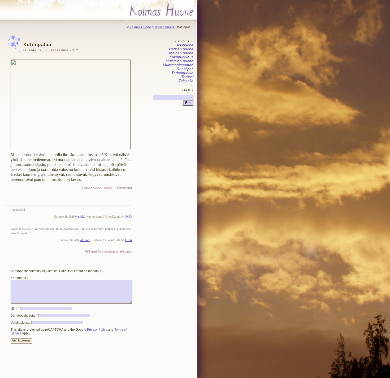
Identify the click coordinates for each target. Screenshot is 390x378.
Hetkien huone (91, 187)
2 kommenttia (123, 187)
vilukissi (85, 240)
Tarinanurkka (182, 73)
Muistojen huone (179, 61)
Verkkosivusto (21, 323)
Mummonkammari (178, 65)
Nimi (15, 308)
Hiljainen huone (180, 53)
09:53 (128, 216)
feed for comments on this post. (108, 251)
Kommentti (19, 278)
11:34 (128, 240)
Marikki (80, 216)
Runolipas (185, 69)
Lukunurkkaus (181, 57)
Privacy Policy (97, 329)
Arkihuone (184, 45)
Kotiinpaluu (51, 47)
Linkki (107, 187)
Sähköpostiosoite (24, 315)
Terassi (187, 77)
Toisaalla (186, 81)
